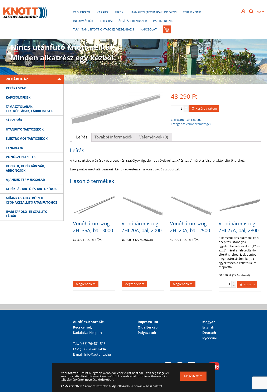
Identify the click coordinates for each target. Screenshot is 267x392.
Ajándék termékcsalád (25, 180)
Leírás (81, 137)
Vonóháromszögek (198, 124)
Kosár (168, 23)
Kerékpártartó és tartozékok (31, 189)
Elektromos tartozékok (27, 138)
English (208, 327)
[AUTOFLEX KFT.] (25, 13)
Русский (209, 338)
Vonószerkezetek (21, 157)
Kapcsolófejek (18, 97)
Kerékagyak (16, 88)
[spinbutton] (179, 108)
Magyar (208, 322)
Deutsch (209, 332)
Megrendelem (86, 284)
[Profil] (243, 11)
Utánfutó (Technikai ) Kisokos (153, 12)
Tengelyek (14, 148)
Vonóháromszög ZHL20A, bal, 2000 (142, 227)
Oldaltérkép (147, 327)
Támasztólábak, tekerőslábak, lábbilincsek (29, 108)
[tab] (82, 137)
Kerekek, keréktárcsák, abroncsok (25, 168)
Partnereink (163, 21)
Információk (83, 21)
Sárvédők (14, 120)
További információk (113, 137)
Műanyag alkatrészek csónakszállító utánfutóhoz (31, 200)
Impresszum (148, 322)
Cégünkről (82, 12)
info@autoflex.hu (97, 354)
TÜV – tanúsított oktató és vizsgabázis (103, 29)
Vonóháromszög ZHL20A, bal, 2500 (190, 227)
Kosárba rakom (206, 108)
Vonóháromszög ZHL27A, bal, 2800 (239, 227)
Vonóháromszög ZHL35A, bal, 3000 (93, 227)
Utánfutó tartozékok (25, 129)
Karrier (103, 12)
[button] (186, 107)
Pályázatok (147, 332)
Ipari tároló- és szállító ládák (27, 213)
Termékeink (192, 12)
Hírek (119, 12)
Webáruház (17, 79)
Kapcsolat (148, 29)
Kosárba (249, 284)
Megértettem (193, 376)
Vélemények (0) (153, 137)
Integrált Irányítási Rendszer (123, 21)
